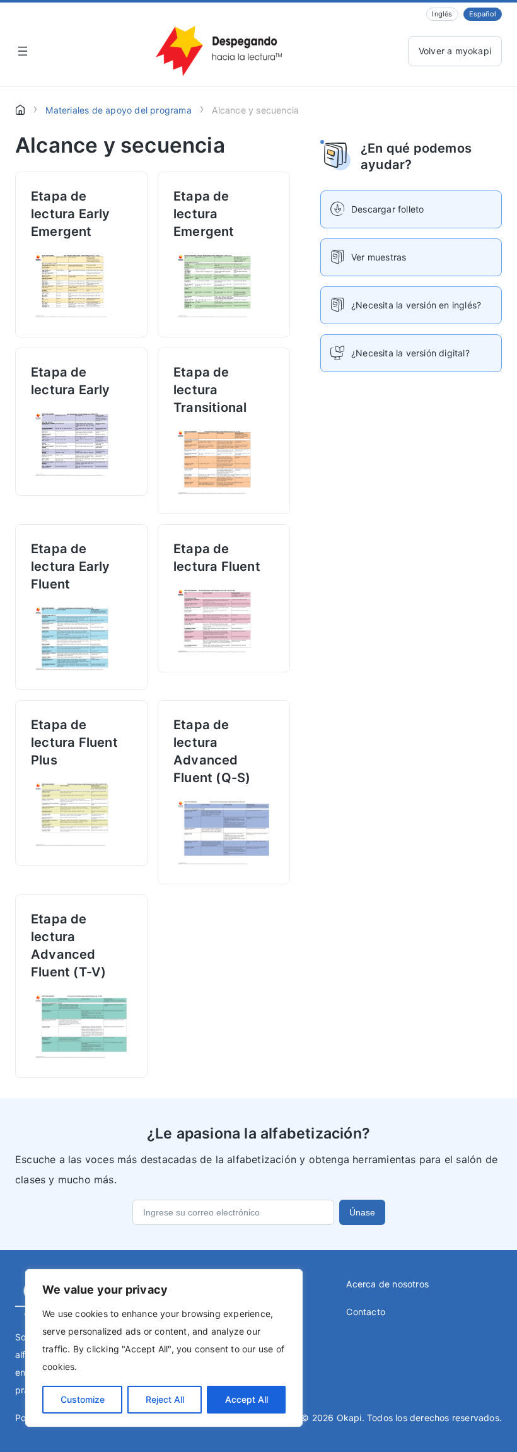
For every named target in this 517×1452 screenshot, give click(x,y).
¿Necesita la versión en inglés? (416, 305)
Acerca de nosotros (387, 1284)
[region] (164, 1348)
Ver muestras (378, 257)
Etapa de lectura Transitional (210, 390)
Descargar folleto (387, 209)
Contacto (365, 1311)
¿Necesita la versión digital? (410, 353)
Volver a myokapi (455, 50)
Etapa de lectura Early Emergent (70, 214)
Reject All (165, 1399)
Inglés (442, 13)
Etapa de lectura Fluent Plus (74, 742)
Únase (362, 1212)
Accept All (246, 1399)
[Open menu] (22, 51)
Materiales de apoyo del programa (118, 110)
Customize (83, 1399)
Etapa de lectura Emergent (204, 214)
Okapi (349, 1417)
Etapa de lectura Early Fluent (70, 566)
